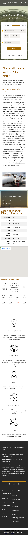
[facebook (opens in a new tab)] (9, 484)
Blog (3, 509)
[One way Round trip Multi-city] (7, 25)
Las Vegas (15, 510)
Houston (15, 506)
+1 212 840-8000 (16, 532)
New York (15, 495)
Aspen (14, 514)
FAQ (3, 513)
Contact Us (5, 517)
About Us (5, 498)
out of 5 (11, 55)
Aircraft (4, 502)
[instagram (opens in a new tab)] (14, 484)
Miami (14, 503)
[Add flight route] (23, 36)
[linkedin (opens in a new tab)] (19, 484)
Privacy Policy (6, 505)
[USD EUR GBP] (23, 25)
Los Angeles (16, 499)
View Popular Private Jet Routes (18, 519)
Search (15, 49)
